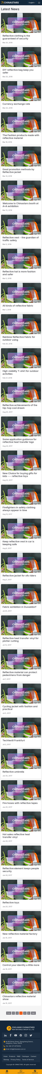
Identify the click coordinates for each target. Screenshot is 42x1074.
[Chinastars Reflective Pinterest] (20, 1035)
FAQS (18, 1056)
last (33, 1013)
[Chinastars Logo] (9, 1028)
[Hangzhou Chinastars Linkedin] (5, 1035)
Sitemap (6, 1059)
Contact (33, 1056)
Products (12, 1056)
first (8, 1013)
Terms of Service (28, 1059)
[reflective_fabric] (25, 1035)
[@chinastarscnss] (10, 1035)
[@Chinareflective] (30, 1035)
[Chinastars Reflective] (15, 1035)
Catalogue (25, 1056)
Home (6, 1056)
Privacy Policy (15, 1059)
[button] (39, 2)
